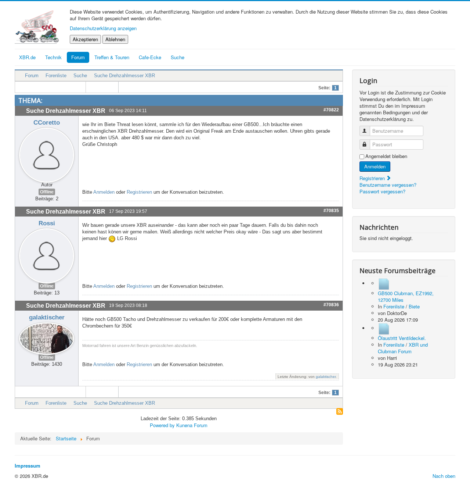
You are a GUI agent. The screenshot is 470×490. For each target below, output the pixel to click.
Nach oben (444, 475)
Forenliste (56, 75)
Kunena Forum (191, 425)
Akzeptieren (85, 39)
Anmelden (104, 192)
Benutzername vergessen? (387, 184)
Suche (80, 75)
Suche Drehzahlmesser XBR (124, 75)
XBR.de (27, 57)
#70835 (331, 210)
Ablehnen (115, 39)
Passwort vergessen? (382, 191)
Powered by (162, 425)
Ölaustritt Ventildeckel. (402, 338)
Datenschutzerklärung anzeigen (103, 28)
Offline (47, 191)
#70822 (331, 109)
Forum (78, 57)
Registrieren (139, 192)
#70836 (331, 304)
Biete (414, 306)
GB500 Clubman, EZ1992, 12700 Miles (406, 296)
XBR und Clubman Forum (403, 348)
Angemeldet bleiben (386, 156)
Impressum (27, 465)
